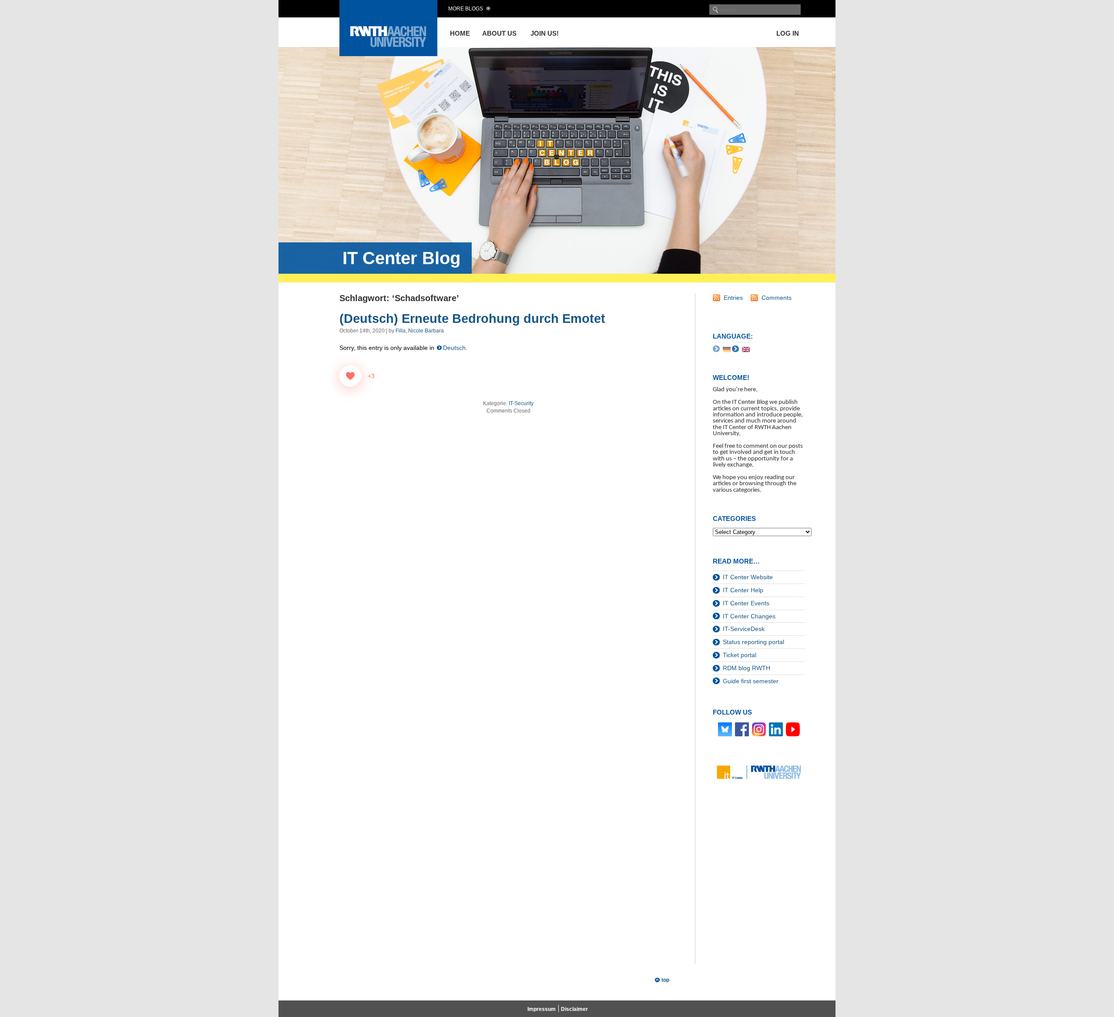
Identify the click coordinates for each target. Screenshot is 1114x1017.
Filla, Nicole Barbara (420, 331)
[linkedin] (776, 728)
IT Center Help (743, 590)
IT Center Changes (749, 616)
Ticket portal (739, 654)
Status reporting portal (753, 641)
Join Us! (544, 33)
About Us (499, 33)
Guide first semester (750, 681)
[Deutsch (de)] (727, 349)
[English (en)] (746, 349)
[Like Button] (350, 376)
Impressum (541, 1009)
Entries (733, 297)
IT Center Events (746, 603)
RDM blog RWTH (746, 668)
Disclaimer (574, 1009)
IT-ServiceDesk (744, 628)
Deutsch (454, 347)
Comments (777, 297)
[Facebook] (742, 728)
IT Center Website (748, 577)
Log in (787, 33)
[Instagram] (759, 728)
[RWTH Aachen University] (388, 53)
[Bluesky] (725, 728)
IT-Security (521, 403)
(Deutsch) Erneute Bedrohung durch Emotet (472, 319)
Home (460, 33)
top (665, 980)
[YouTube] (793, 728)
